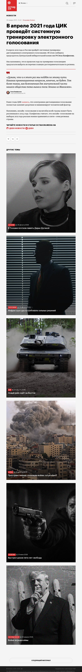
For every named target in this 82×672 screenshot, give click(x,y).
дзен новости (17, 128)
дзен (31, 128)
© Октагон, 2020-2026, (14, 668)
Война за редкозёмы (18, 640)
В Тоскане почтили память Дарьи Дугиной (28, 228)
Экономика (12, 307)
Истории (11, 225)
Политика (11, 554)
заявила (25, 102)
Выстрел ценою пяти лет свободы (25, 558)
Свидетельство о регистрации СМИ (65, 668)
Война (10, 472)
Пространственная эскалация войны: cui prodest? (32, 475)
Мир (9, 389)
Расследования (13, 637)
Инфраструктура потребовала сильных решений (32, 311)
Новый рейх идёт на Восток (21, 393)
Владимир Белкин (29, 20)
